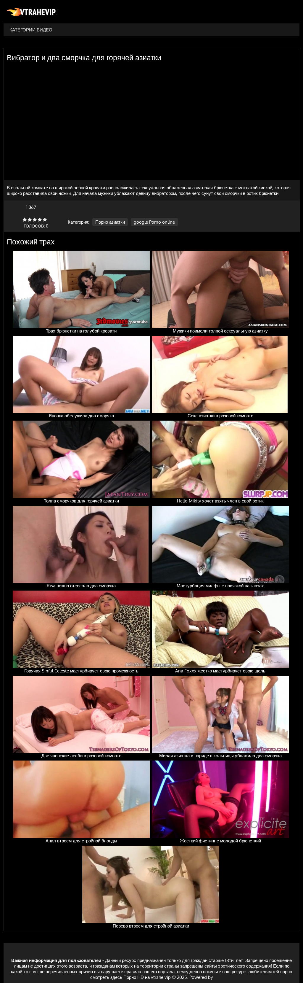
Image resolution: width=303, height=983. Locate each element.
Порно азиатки (110, 222)
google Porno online (154, 222)
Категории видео (30, 30)
